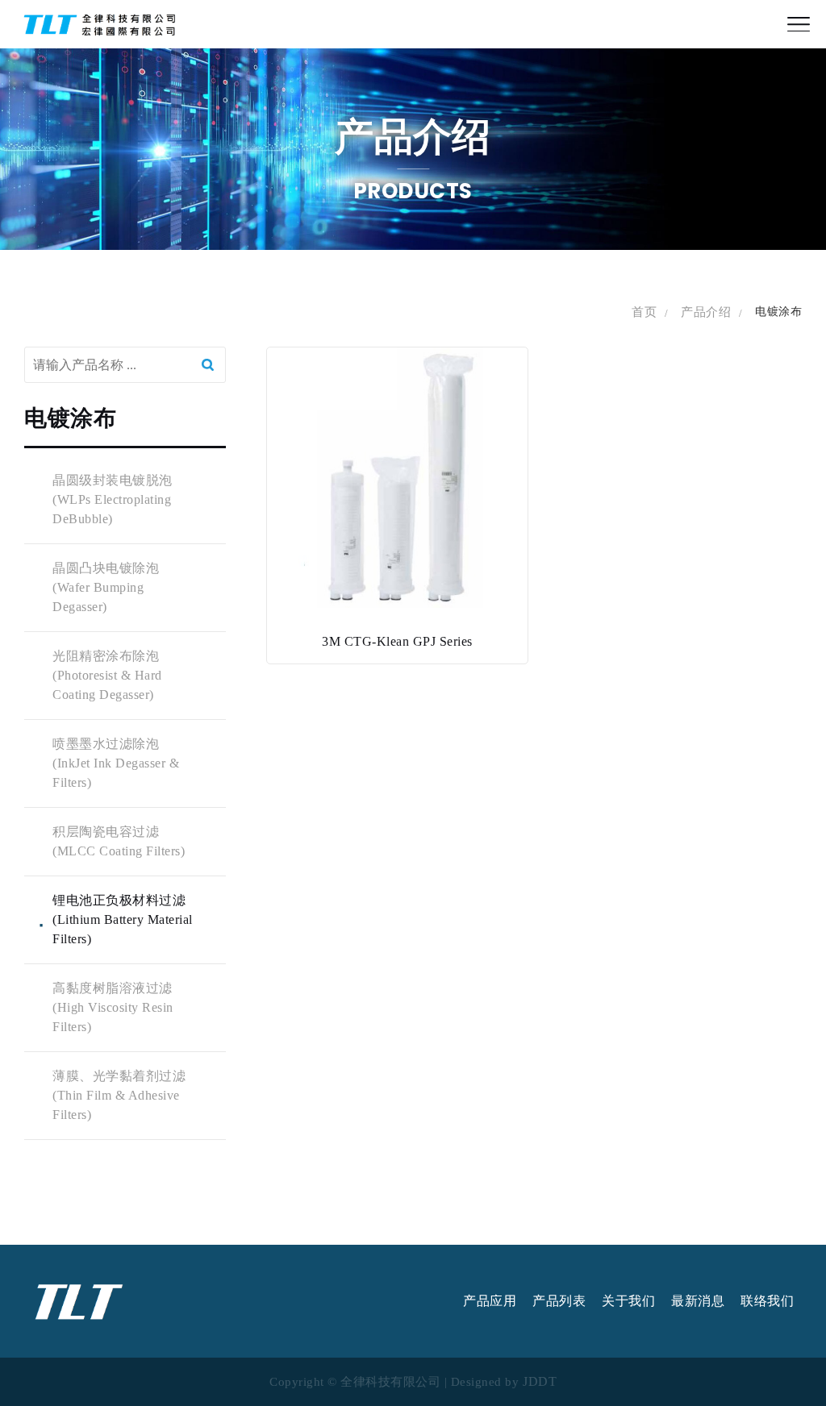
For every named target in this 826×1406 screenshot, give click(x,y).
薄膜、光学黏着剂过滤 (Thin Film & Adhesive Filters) (119, 1095)
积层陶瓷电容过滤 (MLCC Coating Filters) (118, 841)
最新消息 (697, 1301)
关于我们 (628, 1301)
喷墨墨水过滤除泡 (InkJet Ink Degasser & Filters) (115, 763)
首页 (644, 312)
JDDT (540, 1381)
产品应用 (489, 1301)
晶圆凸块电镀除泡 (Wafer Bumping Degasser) (105, 587)
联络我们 (767, 1301)
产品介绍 (706, 312)
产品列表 (559, 1301)
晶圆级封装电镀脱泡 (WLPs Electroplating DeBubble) (112, 499)
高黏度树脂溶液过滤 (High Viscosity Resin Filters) (112, 1007)
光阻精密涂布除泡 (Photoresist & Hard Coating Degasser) (107, 675)
